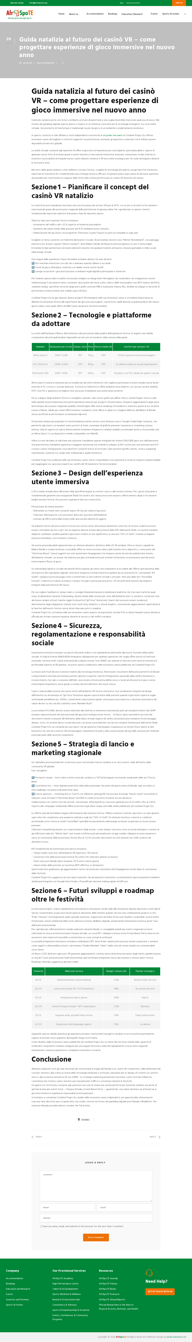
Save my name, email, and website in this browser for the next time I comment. (83, 1226)
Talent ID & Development (65, 1289)
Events (154, 14)
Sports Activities (170, 14)
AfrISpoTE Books (107, 1289)
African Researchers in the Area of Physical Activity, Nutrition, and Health (118, 1307)
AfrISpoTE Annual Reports (112, 1300)
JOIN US (179, 3)
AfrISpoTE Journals (108, 1278)
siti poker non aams (113, 135)
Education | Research (132, 14)
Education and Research (18, 1289)
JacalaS (27, 63)
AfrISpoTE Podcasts (109, 1294)
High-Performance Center (65, 1284)
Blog (121, 3)
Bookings (112, 14)
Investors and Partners (17, 1300)
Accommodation (95, 14)
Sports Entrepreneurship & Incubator (71, 1310)
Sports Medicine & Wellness (66, 1294)
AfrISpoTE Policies (108, 1284)
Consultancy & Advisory (64, 1305)
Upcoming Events (133, 3)
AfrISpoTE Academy (62, 1278)
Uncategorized (45, 63)
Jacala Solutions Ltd (176, 1337)
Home (61, 14)
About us (73, 14)
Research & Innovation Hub (66, 1300)
